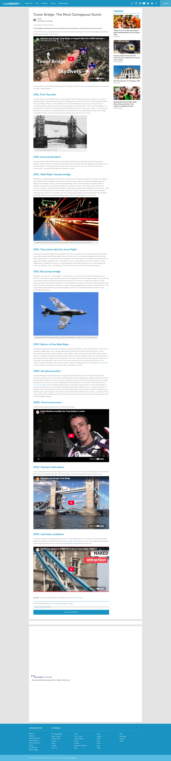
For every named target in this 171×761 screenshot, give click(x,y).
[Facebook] (136, 3)
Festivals (54, 745)
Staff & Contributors (34, 743)
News (98, 734)
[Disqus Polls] (85, 650)
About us (31, 733)
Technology (122, 736)
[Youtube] (144, 3)
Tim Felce (83, 337)
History (53, 3)
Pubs (37, 3)
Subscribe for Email (34, 738)
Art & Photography (57, 734)
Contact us (32, 736)
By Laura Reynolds (118, 61)
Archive (31, 745)
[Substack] (148, 3)
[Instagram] (140, 3)
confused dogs (77, 598)
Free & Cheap (78, 736)
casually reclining (72, 541)
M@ (40, 19)
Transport (44, 3)
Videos (121, 741)
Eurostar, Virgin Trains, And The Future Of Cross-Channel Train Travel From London (127, 58)
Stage (98, 748)
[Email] (152, 3)
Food (75, 734)
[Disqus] (85, 696)
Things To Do (29, 3)
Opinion (99, 736)
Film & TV (54, 748)
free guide (56, 603)
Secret (99, 743)
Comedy (54, 741)
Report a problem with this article (42, 606)
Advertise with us (34, 740)
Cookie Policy (33, 747)
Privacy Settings (33, 750)
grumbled (102, 363)
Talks (120, 734)
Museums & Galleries (80, 745)
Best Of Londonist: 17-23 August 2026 (127, 81)
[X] (132, 3)
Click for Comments (71, 612)
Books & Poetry (56, 738)
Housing (76, 743)
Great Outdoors (78, 738)
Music (75, 748)
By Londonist (117, 36)
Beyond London (63, 3)
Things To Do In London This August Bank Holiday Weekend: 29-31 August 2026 (127, 32)
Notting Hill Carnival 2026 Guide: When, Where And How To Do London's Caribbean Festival (125, 104)
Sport (98, 745)
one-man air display (39, 385)
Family (53, 743)
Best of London (56, 736)
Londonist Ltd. (72, 758)
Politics (99, 738)
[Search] (156, 3)
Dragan (79, 242)
